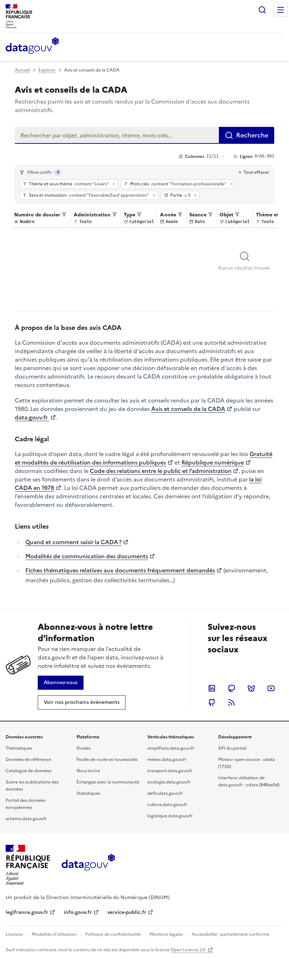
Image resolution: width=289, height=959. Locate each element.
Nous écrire (88, 771)
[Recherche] (262, 10)
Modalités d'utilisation (54, 934)
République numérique (213, 462)
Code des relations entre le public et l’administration (161, 471)
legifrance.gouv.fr (27, 912)
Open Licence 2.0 (188, 950)
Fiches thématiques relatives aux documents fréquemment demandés (120, 570)
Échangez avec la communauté (107, 782)
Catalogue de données (28, 771)
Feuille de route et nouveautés (106, 759)
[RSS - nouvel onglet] (232, 702)
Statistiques (88, 793)
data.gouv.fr (32, 417)
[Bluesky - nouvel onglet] (251, 688)
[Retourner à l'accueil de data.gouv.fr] (32, 46)
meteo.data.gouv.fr (166, 759)
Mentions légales (166, 934)
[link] (61, 683)
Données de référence (28, 759)
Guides (83, 748)
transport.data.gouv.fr (169, 771)
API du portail (232, 748)
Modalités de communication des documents (86, 556)
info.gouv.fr (78, 912)
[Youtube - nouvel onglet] (271, 688)
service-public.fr (126, 912)
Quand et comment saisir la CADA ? (73, 542)
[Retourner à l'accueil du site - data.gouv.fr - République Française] (88, 864)
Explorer (47, 70)
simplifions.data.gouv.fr (171, 748)
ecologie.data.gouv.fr (169, 782)
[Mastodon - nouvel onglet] (232, 688)
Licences (14, 934)
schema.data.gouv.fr (26, 819)
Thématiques (19, 748)
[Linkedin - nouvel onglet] (212, 688)
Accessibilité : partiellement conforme (230, 934)
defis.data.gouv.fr (165, 793)
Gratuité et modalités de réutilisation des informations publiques (143, 458)
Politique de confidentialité (113, 934)
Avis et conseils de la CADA (188, 409)
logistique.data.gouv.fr (170, 816)
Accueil (22, 70)
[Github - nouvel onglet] (212, 702)
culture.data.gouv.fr (167, 804)
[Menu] (280, 10)
